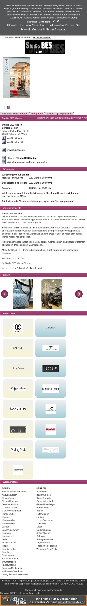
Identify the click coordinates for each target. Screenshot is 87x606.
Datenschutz (38, 580)
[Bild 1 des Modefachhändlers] (23, 294)
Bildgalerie (37, 113)
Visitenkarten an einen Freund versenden (27, 162)
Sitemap (6, 580)
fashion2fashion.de (43, 583)
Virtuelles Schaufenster (14, 113)
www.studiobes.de (16, 150)
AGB (14, 580)
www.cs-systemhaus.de (50, 590)
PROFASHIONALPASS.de (70, 583)
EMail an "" (22, 158)
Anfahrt (51, 113)
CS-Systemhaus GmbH (73, 580)
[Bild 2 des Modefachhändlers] (51, 294)
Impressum (66, 113)
